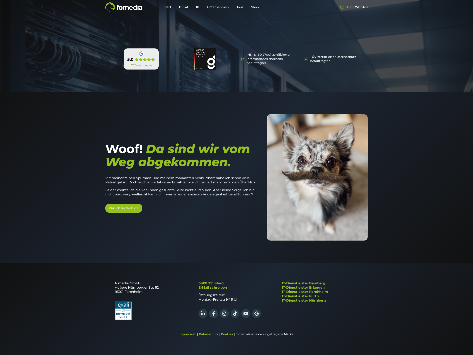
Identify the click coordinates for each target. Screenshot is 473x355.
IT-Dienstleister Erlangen (303, 287)
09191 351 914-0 (211, 283)
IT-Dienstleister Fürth (300, 296)
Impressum (187, 334)
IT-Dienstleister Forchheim (305, 292)
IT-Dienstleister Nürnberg (304, 300)
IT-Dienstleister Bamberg (303, 283)
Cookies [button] (227, 334)
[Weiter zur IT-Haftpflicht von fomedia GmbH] (123, 319)
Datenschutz (209, 334)
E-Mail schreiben (212, 287)
